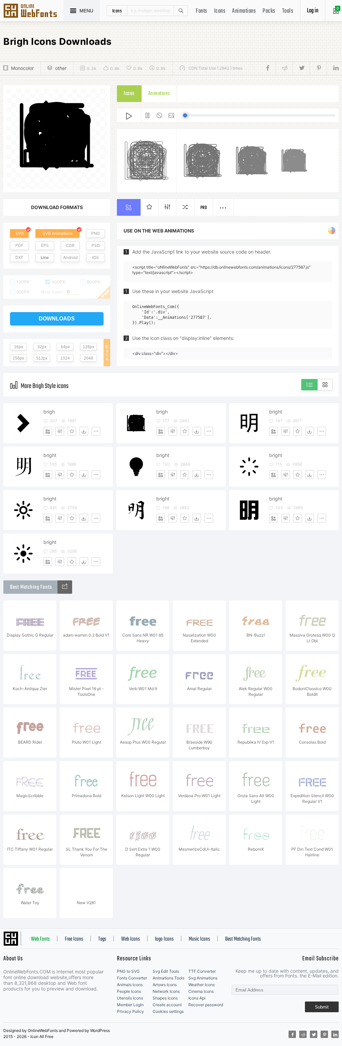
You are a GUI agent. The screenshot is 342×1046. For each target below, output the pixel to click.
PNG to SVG (128, 971)
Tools (288, 11)
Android (70, 257)
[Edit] (59, 431)
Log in (312, 11)
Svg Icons (33, 11)
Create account (167, 1004)
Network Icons (166, 991)
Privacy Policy (130, 1011)
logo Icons (164, 939)
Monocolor (22, 68)
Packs (269, 11)
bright (275, 411)
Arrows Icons (165, 984)
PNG (95, 233)
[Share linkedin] (333, 68)
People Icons (129, 991)
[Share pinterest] (318, 68)
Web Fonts (40, 939)
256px (18, 358)
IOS (95, 257)
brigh (49, 411)
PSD (96, 245)
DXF (19, 257)
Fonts (201, 11)
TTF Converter (202, 971)
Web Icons (130, 939)
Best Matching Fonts (243, 939)
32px (41, 347)
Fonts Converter (132, 977)
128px (88, 347)
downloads (57, 318)
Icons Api (196, 998)
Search (180, 11)
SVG (19, 233)
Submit (322, 1007)
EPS (45, 245)
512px (41, 358)
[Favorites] (71, 431)
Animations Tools (168, 977)
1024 (65, 358)
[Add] (47, 431)
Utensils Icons (130, 998)
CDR (70, 245)
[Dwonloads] (83, 431)
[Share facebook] (270, 68)
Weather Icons (201, 984)
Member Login (130, 1004)
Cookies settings (168, 1011)
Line (45, 257)
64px (65, 347)
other (60, 68)
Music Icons (199, 939)
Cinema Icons (201, 991)
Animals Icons (130, 984)
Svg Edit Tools (166, 971)
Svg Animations (202, 977)
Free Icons (74, 939)
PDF (19, 245)
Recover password (205, 1004)
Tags (102, 939)
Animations (244, 11)
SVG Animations (57, 233)
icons (117, 10)
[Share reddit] (284, 68)
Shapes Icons (165, 998)
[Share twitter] (301, 68)
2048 (88, 358)
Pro (203, 208)
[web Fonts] (64, 587)
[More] (96, 431)
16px (18, 347)
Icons (220, 11)
